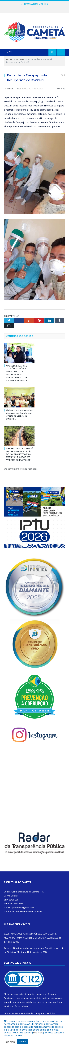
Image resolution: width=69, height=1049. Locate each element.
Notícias (61, 88)
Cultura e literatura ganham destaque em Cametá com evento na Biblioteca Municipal (35, 7)
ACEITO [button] (22, 1041)
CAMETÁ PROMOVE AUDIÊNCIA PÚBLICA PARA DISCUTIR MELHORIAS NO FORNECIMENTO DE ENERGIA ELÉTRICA (17, 373)
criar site (23, 994)
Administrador (15, 88)
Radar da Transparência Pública (39, 1013)
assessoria (26, 998)
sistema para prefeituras (43, 994)
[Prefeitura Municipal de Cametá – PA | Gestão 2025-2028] (34, 31)
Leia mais (38, 1032)
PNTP (17, 1013)
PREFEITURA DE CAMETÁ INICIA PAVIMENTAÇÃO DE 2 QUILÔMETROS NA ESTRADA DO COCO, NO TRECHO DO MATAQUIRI (19, 454)
